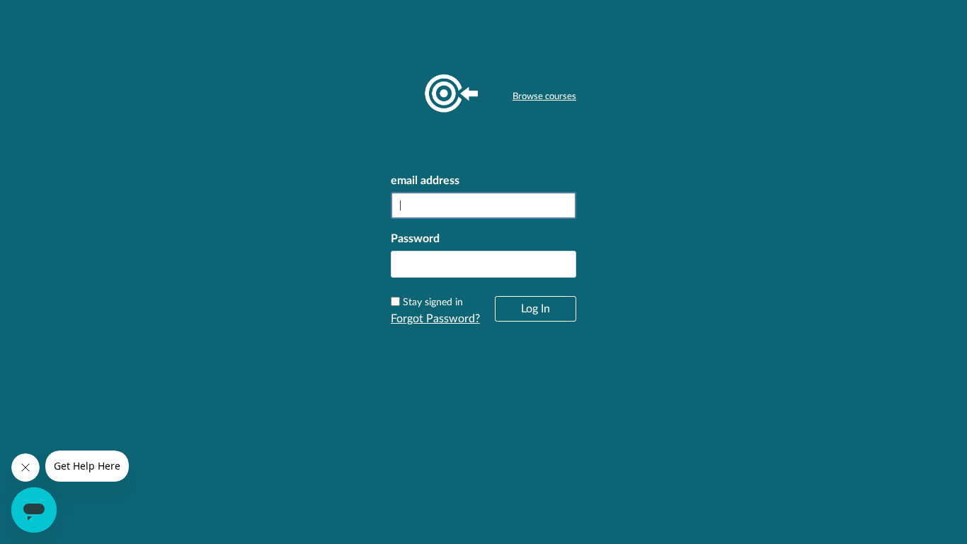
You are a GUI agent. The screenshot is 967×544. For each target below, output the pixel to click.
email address (425, 180)
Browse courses (544, 96)
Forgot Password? (435, 318)
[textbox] (483, 264)
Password (415, 238)
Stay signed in (433, 302)
